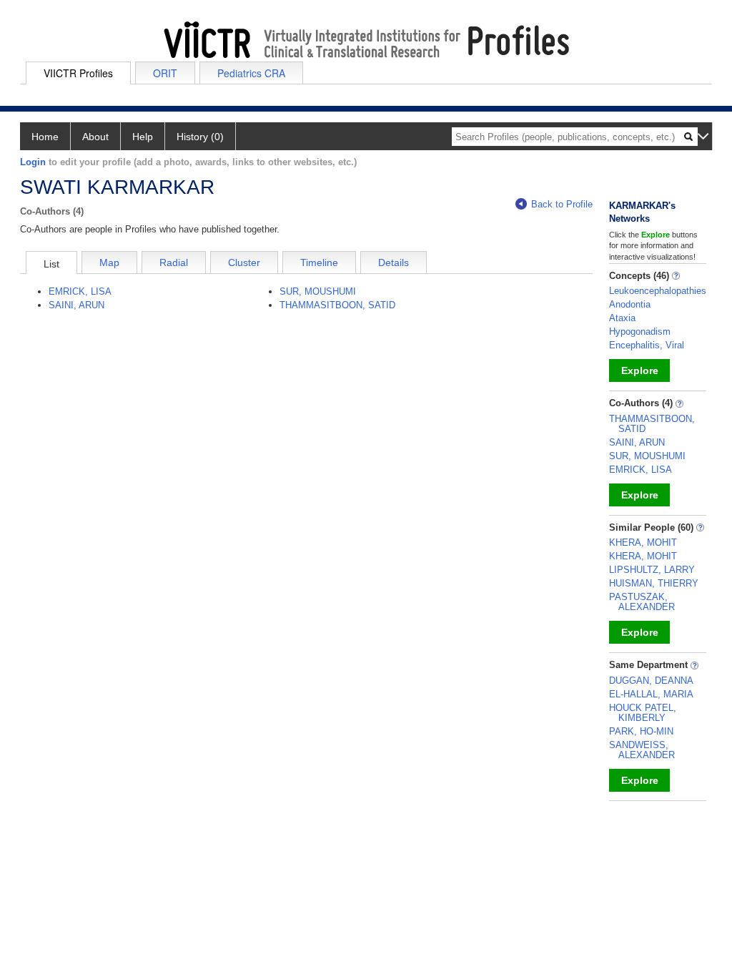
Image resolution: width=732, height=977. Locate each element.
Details (393, 262)
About (95, 136)
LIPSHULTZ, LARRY (652, 569)
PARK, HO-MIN (641, 731)
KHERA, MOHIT (643, 542)
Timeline (319, 262)
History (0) (200, 136)
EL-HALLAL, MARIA (651, 694)
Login (33, 162)
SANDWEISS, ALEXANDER (642, 750)
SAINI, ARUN (76, 305)
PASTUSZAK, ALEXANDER (642, 601)
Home (45, 136)
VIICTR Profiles (78, 73)
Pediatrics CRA (251, 73)
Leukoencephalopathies (657, 290)
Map (109, 262)
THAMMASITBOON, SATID (337, 305)
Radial (173, 262)
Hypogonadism (640, 331)
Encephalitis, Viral (646, 345)
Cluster (244, 262)
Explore (639, 370)
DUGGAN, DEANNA (651, 680)
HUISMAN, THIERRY (653, 583)
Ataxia (622, 318)
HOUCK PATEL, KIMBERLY (642, 712)
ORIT (165, 73)
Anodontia (630, 304)
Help (142, 136)
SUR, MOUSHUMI (318, 291)
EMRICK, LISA (80, 291)
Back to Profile (562, 204)
